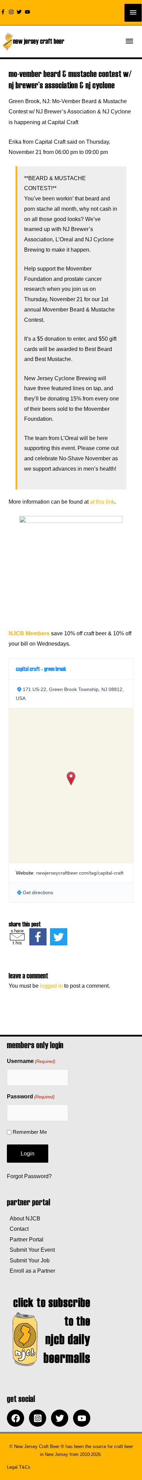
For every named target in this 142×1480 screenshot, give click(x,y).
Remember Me (30, 1132)
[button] (71, 778)
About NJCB (23, 1218)
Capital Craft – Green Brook (41, 668)
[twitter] (20, 11)
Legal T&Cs (18, 1467)
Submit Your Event (31, 1250)
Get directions (38, 892)
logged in (51, 986)
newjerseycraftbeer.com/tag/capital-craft (79, 873)
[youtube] (28, 11)
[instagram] (12, 11)
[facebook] (17, 1418)
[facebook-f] (3, 11)
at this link (102, 501)
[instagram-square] (39, 1418)
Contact (18, 1229)
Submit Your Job (28, 1260)
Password (30, 1096)
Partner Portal (25, 1239)
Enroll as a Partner (31, 1271)
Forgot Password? (29, 1176)
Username (31, 1061)
